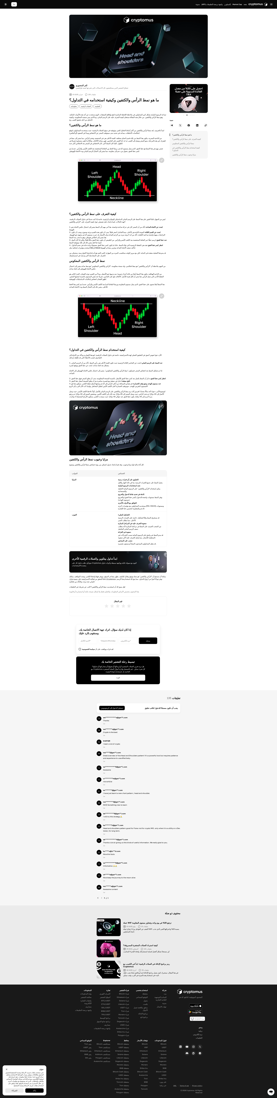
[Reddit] (193, 1053)
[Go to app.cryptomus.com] (258, 4)
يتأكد (34, 1090)
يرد (104, 723)
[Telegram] (200, 1053)
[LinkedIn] (180, 1046)
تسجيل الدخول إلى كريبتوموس (112, 708)
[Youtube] (187, 1046)
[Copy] (206, 125)
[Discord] (187, 1053)
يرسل (148, 641)
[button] (118, 182)
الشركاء (14, 1090)
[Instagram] (193, 1046)
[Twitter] (200, 1046)
